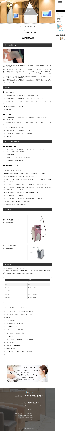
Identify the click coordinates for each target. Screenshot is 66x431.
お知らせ (59, 21)
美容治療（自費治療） (59, 19)
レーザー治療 (60, 16)
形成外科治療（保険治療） (59, 14)
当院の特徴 (61, 11)
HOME (57, 6)
